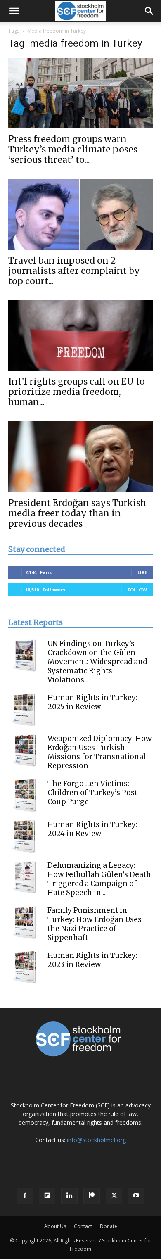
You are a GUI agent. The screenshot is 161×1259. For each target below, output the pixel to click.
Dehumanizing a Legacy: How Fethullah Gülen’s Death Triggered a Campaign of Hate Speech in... (99, 879)
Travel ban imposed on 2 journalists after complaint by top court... (74, 271)
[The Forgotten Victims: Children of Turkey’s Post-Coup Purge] (24, 795)
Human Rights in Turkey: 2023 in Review (92, 960)
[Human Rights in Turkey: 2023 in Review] (24, 967)
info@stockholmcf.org (96, 1140)
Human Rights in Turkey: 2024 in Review (92, 829)
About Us (55, 1226)
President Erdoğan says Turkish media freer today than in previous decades (77, 513)
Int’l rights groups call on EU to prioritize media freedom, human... (76, 392)
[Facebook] (25, 1196)
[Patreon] (91, 1196)
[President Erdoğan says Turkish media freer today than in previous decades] (80, 456)
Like (142, 572)
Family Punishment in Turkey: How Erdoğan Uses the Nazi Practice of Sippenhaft (94, 924)
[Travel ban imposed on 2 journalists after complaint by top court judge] (80, 214)
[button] (14, 11)
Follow (137, 590)
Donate (108, 1226)
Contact (83, 1226)
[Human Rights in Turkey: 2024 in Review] (24, 836)
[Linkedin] (69, 1196)
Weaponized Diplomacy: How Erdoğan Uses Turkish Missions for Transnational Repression (99, 752)
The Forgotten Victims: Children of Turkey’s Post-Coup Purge (94, 792)
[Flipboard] (47, 1196)
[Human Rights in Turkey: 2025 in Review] (24, 709)
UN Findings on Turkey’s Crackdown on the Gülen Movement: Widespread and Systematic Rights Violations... (97, 661)
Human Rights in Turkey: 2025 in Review (92, 702)
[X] (114, 1196)
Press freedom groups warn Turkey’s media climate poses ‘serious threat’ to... (72, 149)
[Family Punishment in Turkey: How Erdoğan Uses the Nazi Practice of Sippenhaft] (24, 922)
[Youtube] (136, 1196)
